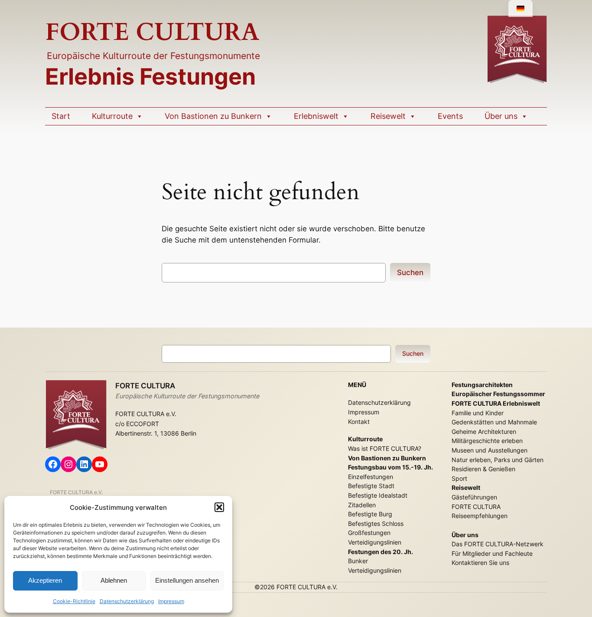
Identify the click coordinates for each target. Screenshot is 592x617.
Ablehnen (114, 580)
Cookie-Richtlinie (74, 601)
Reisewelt (388, 116)
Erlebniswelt (316, 116)
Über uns (501, 116)
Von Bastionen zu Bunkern (213, 116)
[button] (219, 507)
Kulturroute (112, 116)
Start (61, 116)
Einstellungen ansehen (187, 580)
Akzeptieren (45, 580)
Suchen (410, 272)
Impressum (171, 601)
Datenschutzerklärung (127, 601)
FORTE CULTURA (152, 32)
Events (450, 116)
